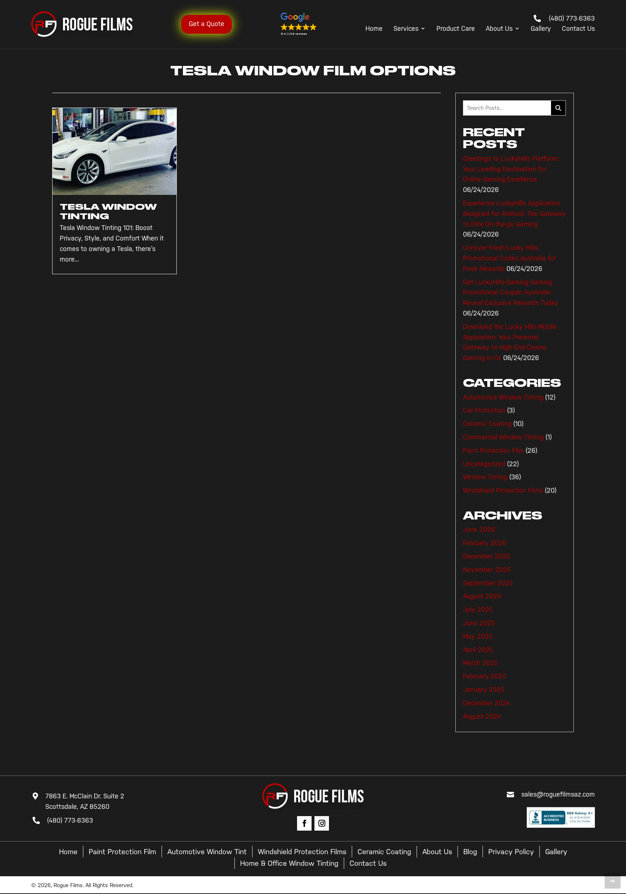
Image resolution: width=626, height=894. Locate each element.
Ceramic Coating (487, 424)
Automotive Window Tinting (503, 397)
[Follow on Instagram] (321, 823)
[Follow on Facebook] (304, 823)
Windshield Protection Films (503, 490)
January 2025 (484, 690)
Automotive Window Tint (207, 851)
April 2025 (478, 650)
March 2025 (480, 663)
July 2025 (478, 610)
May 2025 (478, 636)
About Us (499, 29)
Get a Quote (206, 24)
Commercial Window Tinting (503, 437)
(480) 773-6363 (572, 18)
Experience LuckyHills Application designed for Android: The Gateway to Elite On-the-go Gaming (514, 213)
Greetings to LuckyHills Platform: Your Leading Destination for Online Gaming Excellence (511, 169)
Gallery (541, 29)
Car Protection (484, 410)
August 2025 (482, 596)
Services (405, 29)
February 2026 (484, 543)
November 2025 (487, 570)
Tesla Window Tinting (108, 211)
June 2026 (479, 530)
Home (374, 29)
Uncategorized (484, 464)
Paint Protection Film (493, 451)
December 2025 (486, 556)
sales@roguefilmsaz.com (558, 794)
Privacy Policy (511, 851)
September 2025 (488, 583)
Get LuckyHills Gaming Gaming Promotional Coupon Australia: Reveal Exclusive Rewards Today (510, 292)
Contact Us (578, 29)
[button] (299, 24)
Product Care (456, 29)
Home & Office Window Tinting (289, 863)
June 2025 (479, 623)
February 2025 (484, 676)
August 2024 (482, 716)
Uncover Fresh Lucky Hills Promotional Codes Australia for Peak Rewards (509, 258)
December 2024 (486, 703)
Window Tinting (485, 477)
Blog (470, 851)
